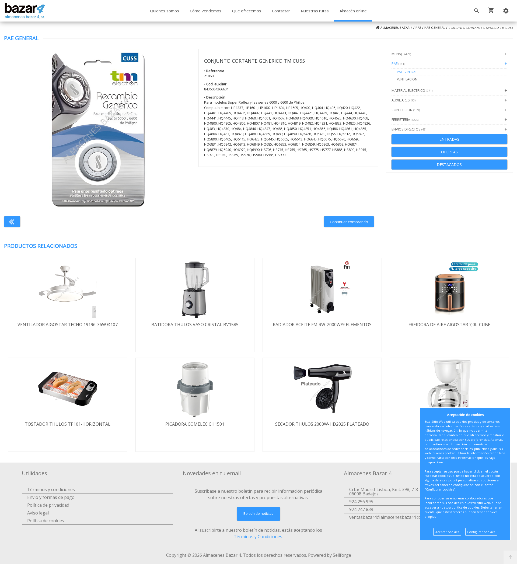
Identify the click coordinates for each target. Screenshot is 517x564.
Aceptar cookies (447, 532)
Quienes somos (164, 10)
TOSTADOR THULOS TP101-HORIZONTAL (67, 424)
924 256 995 (361, 502)
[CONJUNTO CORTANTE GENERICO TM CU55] (97, 130)
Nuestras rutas (315, 10)
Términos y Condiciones (258, 537)
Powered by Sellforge (329, 555)
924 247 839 (361, 509)
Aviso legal (38, 513)
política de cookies (465, 507)
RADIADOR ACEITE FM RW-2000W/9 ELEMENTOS (322, 324)
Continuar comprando (349, 221)
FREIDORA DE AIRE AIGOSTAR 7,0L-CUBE (449, 324)
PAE (418, 28)
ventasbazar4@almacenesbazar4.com (387, 517)
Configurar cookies (481, 532)
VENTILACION (407, 79)
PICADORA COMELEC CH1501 (194, 424)
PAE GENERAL (434, 28)
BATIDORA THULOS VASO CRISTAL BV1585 (195, 324)
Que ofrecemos (246, 10)
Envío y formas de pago (51, 497)
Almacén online (353, 10)
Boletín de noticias (258, 513)
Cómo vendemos (205, 10)
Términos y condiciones (51, 489)
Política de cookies (45, 521)
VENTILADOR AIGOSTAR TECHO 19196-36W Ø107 (68, 324)
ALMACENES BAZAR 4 (396, 28)
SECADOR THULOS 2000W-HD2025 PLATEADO (322, 424)
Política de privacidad (48, 505)
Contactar (281, 10)
